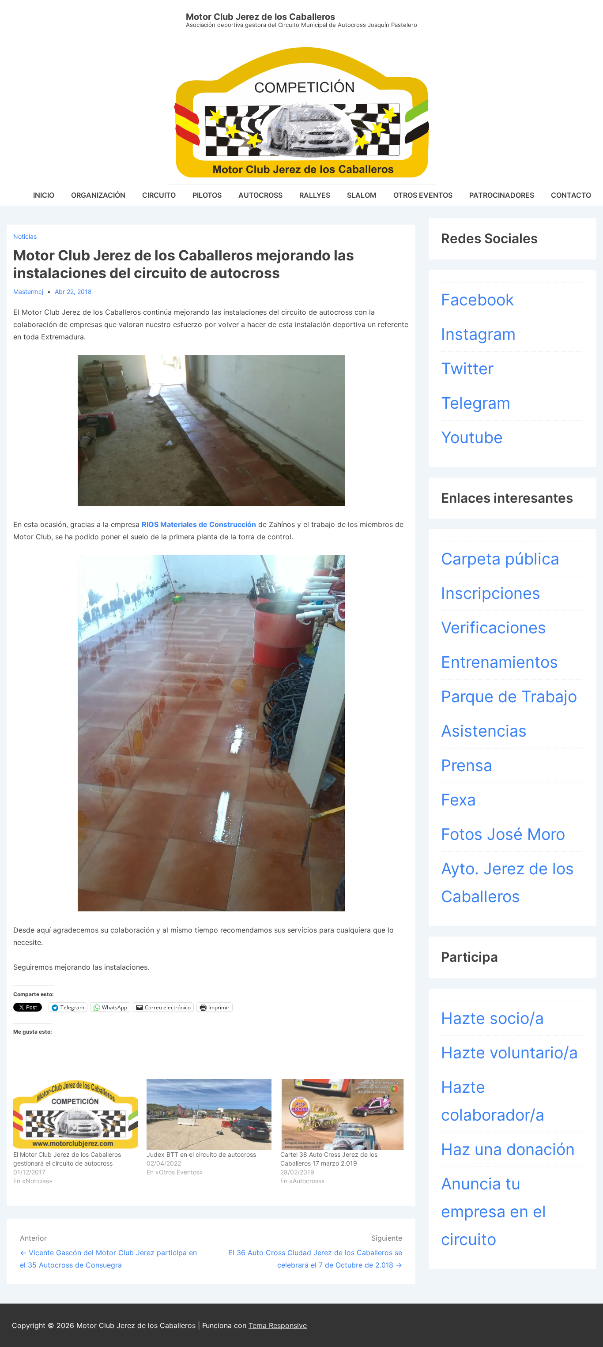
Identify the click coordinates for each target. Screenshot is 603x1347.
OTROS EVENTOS (422, 195)
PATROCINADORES (501, 195)
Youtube (472, 437)
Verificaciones (493, 627)
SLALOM (362, 195)
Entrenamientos (499, 662)
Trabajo (549, 696)
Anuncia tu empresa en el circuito (493, 1211)
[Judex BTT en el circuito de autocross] (209, 1114)
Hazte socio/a (492, 1018)
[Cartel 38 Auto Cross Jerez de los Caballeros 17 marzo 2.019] (342, 1114)
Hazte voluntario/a (509, 1052)
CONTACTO (571, 195)
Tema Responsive (278, 1325)
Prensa (466, 765)
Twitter (467, 368)
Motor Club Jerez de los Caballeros (260, 16)
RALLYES (314, 195)
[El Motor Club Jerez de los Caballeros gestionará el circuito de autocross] (75, 1114)
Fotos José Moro (503, 834)
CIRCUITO (159, 195)
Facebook (477, 299)
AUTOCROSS (260, 195)
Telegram (475, 403)
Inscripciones (490, 593)
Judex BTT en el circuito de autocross (201, 1154)
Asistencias (484, 731)
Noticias (25, 236)
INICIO (43, 195)
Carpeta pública (500, 558)
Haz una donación (508, 1149)
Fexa (458, 799)
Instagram (478, 334)
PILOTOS (207, 195)
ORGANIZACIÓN (98, 195)
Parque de (481, 696)
